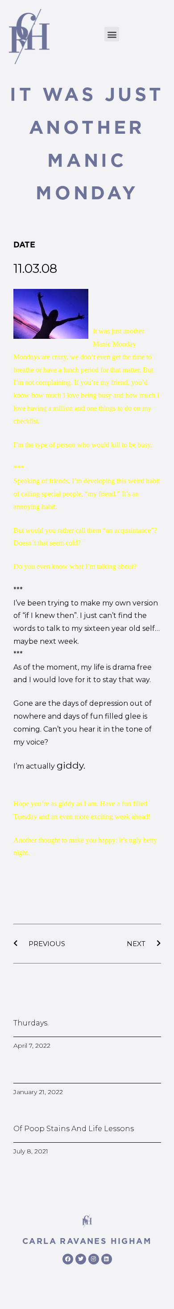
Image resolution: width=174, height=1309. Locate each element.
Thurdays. (31, 1023)
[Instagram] (93, 1259)
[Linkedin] (106, 1259)
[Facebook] (67, 1259)
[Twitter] (80, 1259)
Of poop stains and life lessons (73, 1128)
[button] (111, 34)
